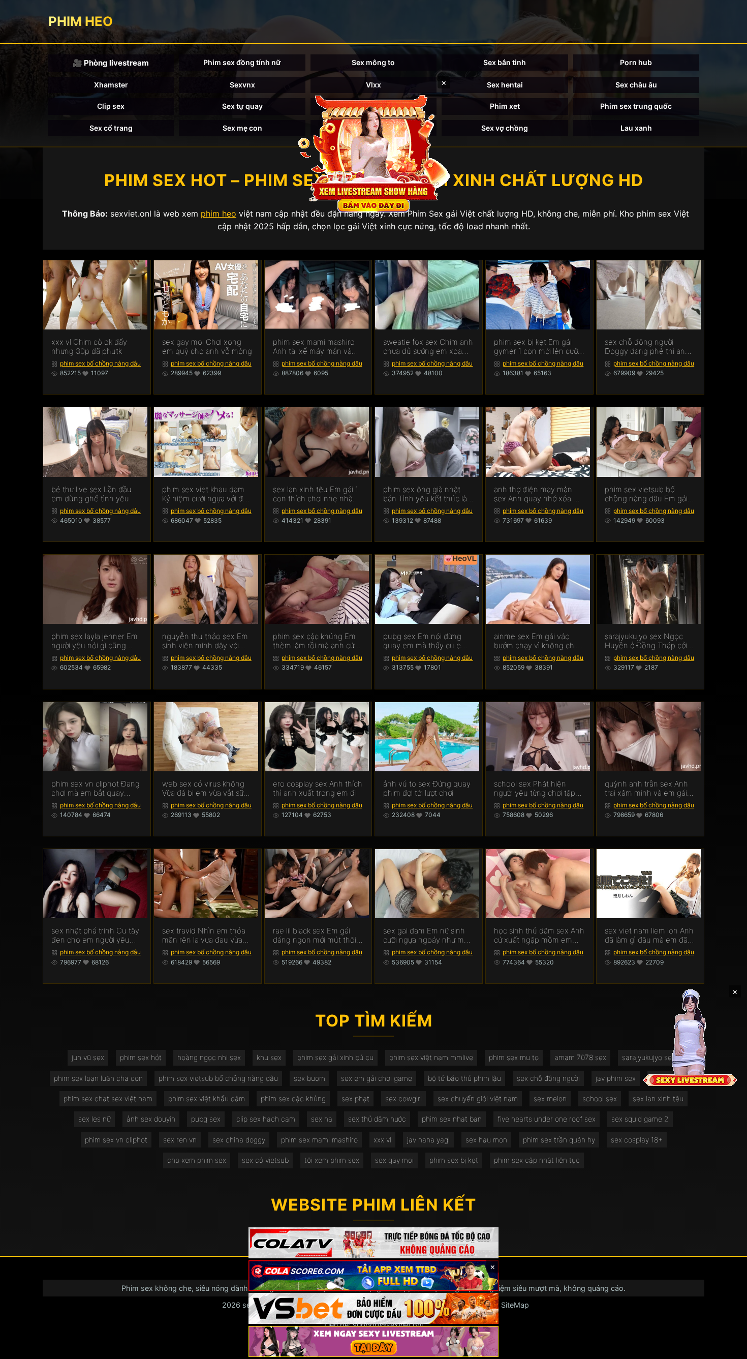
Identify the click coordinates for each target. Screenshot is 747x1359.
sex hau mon (486, 1139)
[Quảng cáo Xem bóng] (373, 1242)
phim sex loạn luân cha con (98, 1078)
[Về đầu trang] (724, 1347)
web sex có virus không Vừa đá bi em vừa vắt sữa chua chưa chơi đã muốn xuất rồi (204, 788)
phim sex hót (141, 1057)
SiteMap (515, 1305)
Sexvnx (242, 84)
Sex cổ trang (111, 128)
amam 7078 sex (580, 1057)
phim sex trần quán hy (559, 1139)
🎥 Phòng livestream (111, 63)
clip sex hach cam (265, 1118)
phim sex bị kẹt (453, 1160)
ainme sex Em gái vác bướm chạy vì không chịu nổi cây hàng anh (537, 641)
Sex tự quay (242, 106)
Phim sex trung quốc (636, 106)
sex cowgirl (403, 1098)
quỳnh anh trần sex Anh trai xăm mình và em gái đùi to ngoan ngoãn (646, 788)
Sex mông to (373, 62)
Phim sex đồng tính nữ (242, 62)
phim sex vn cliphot (116, 1139)
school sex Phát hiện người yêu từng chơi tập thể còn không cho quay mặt (536, 788)
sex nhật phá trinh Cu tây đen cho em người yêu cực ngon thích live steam (95, 935)
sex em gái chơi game (376, 1078)
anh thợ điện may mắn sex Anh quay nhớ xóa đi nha (537, 494)
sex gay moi (394, 1160)
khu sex (269, 1057)
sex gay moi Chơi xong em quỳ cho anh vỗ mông (207, 347)
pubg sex (206, 1118)
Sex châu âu (636, 84)
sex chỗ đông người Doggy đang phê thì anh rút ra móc (647, 347)
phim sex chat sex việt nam (108, 1098)
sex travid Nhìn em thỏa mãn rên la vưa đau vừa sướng (203, 935)
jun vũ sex (88, 1057)
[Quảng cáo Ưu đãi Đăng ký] (373, 1275)
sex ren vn (180, 1139)
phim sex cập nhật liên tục (537, 1160)
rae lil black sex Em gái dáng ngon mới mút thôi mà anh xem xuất (314, 935)
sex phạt (355, 1098)
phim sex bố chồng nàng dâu (100, 363)
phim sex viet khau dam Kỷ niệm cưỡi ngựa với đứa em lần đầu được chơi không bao (206, 494)
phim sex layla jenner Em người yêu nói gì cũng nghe (94, 641)
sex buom (309, 1078)
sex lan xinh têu (658, 1098)
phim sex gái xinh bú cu (335, 1057)
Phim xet (505, 106)
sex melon (550, 1098)
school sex (599, 1098)
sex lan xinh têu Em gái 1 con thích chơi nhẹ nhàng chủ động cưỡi (317, 494)
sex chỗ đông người (548, 1078)
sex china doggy (238, 1139)
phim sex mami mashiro (319, 1139)
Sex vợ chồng (504, 128)
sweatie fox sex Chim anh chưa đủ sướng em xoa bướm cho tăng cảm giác (428, 347)
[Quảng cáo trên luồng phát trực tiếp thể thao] (373, 1341)
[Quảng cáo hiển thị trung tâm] (373, 152)
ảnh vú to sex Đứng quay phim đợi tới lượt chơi (427, 788)
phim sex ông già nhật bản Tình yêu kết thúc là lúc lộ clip (425, 494)
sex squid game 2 (640, 1118)
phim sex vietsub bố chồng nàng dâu (218, 1078)
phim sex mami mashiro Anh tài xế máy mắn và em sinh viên (314, 347)
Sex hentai (505, 84)
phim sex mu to (514, 1057)
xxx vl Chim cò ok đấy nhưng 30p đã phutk (89, 347)
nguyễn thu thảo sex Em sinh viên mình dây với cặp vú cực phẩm (205, 641)
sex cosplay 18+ (637, 1139)
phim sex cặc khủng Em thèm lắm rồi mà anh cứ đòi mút (314, 641)
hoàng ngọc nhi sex (209, 1057)
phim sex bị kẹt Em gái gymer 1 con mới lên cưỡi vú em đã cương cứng (536, 347)
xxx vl (382, 1139)
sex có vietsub (265, 1160)
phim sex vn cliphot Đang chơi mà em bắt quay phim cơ (95, 788)
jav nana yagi (428, 1139)
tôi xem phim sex (331, 1160)
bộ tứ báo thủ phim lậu (464, 1078)
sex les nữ (94, 1118)
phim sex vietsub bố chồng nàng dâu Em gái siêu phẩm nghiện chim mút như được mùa (646, 494)
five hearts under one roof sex (546, 1118)
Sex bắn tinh (504, 62)
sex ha (321, 1118)
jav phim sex (616, 1078)
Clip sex (110, 106)
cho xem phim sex (196, 1160)
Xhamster (111, 84)
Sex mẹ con (242, 128)
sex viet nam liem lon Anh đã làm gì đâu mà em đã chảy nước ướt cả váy (649, 935)
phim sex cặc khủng (293, 1098)
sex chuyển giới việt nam (478, 1098)
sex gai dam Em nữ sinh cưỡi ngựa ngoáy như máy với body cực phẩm (427, 935)
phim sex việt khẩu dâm (206, 1098)
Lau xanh (636, 128)
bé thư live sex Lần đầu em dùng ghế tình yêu (91, 494)
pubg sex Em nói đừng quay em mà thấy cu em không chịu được (425, 641)
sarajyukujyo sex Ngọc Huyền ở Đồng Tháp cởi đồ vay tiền (646, 641)
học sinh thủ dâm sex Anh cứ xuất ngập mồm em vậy (539, 935)
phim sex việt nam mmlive (431, 1057)
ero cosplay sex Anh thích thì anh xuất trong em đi (317, 788)
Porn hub (636, 62)
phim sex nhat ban (452, 1118)
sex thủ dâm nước (377, 1118)
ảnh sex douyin (151, 1118)
